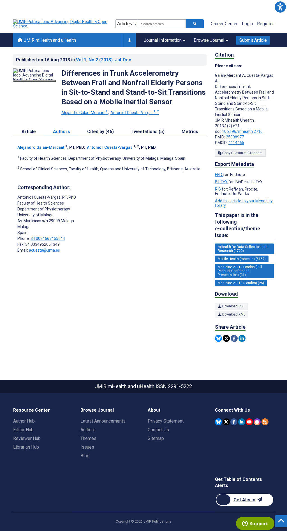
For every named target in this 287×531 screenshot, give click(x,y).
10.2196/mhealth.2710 (242, 131)
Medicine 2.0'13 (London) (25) (241, 283)
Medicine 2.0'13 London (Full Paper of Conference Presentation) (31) (240, 271)
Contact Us (158, 429)
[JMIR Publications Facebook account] (233, 421)
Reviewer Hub (27, 438)
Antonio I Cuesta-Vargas (134, 112)
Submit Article (253, 40)
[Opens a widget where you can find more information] (255, 524)
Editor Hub (23, 429)
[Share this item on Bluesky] (218, 338)
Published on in (73, 59)
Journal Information (163, 40)
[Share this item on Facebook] (234, 338)
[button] (280, 7)
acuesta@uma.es (44, 250)
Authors (88, 429)
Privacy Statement (166, 421)
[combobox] (162, 23)
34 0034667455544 (48, 238)
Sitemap (156, 438)
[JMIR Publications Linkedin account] (241, 421)
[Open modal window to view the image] (34, 81)
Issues (87, 447)
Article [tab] (29, 131)
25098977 (235, 137)
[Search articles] (195, 23)
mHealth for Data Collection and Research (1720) (242, 249)
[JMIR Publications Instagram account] (257, 421)
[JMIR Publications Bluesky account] (218, 421)
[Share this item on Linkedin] (242, 338)
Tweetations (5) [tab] (148, 131)
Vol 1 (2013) (103, 59)
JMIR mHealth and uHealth (49, 40)
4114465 (236, 142)
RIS (218, 189)
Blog (84, 455)
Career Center (224, 23)
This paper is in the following (237, 225)
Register (265, 23)
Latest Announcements (103, 421)
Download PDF (232, 306)
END (219, 174)
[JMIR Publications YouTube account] (249, 421)
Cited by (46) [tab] (100, 131)
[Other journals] (129, 40)
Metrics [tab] (190, 131)
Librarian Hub (26, 447)
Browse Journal (209, 40)
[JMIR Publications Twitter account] (226, 421)
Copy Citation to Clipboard (242, 153)
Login (247, 23)
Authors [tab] (61, 131)
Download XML (233, 314)
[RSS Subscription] (265, 421)
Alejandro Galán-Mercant (84, 112)
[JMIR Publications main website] (60, 23)
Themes (88, 438)
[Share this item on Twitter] (226, 338)
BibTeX (221, 182)
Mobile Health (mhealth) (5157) (242, 259)
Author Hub (24, 421)
